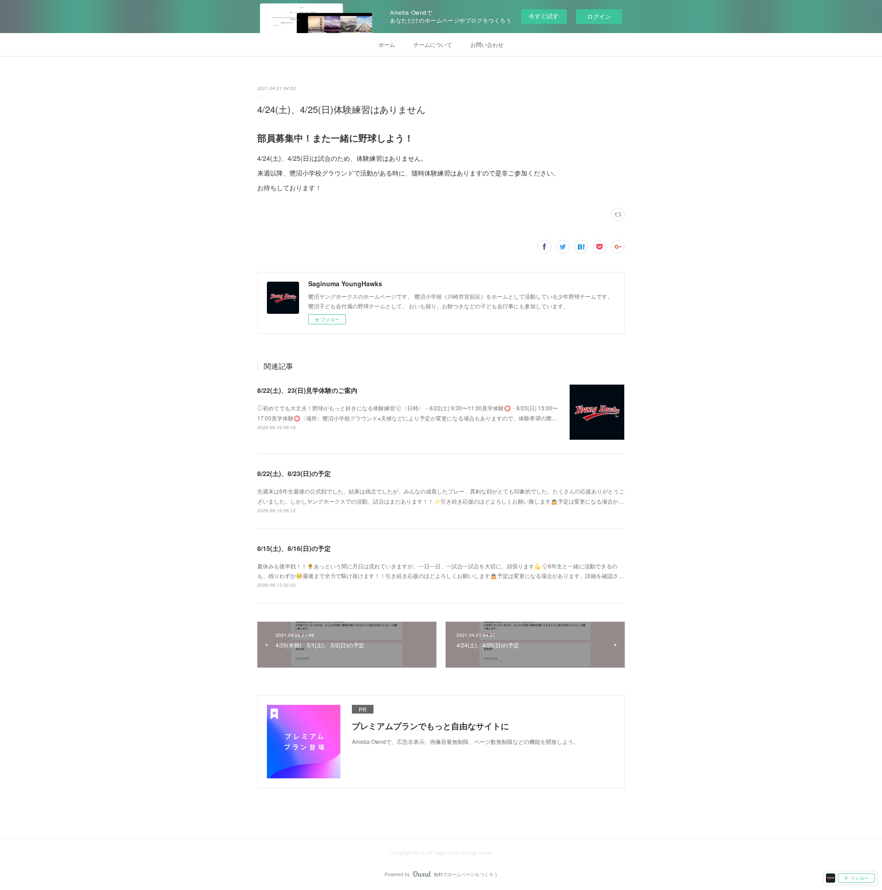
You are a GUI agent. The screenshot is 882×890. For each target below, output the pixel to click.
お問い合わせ (486, 44)
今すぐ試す (544, 15)
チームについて (432, 44)
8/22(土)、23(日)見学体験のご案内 (307, 390)
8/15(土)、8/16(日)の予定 (294, 548)
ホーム (387, 44)
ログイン (599, 16)
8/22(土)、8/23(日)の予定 (294, 473)
